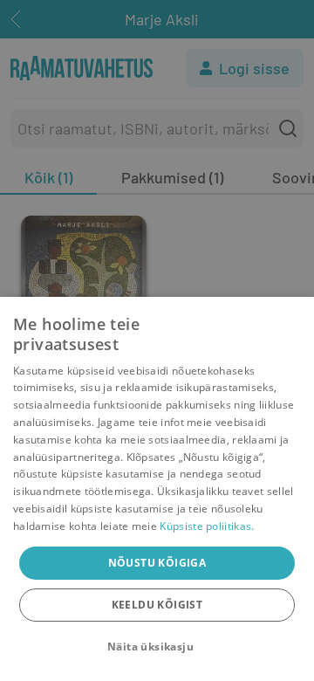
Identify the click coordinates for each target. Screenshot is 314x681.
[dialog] (157, 489)
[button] (157, 647)
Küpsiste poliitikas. (207, 526)
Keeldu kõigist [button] (157, 604)
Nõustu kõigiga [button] (157, 562)
